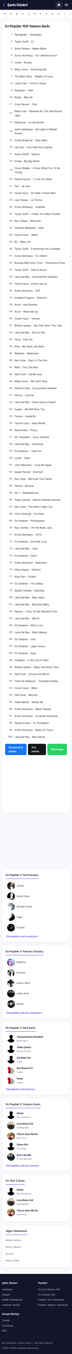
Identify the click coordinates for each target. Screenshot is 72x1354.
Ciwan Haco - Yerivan (27, 318)
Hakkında (7, 1289)
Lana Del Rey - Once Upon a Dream (35, 402)
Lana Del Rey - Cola (26, 548)
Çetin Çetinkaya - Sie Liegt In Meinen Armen (36, 131)
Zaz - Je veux (23, 186)
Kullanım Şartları (11, 1305)
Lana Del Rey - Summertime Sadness (36, 276)
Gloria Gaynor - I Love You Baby (33, 179)
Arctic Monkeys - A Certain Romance (36, 716)
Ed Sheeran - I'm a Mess (29, 583)
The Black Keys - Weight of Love (34, 76)
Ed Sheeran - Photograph (30, 520)
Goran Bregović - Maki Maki (31, 140)
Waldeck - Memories (27, 353)
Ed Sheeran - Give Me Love (31, 541)
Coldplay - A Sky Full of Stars (32, 660)
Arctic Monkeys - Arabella (30, 206)
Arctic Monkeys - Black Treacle (33, 709)
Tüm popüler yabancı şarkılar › (23, 1165)
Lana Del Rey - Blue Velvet (30, 736)
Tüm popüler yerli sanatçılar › (22, 936)
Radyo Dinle (12, 1260)
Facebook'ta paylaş (16, 749)
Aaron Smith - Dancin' (27, 154)
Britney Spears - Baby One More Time (37, 667)
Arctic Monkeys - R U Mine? (31, 255)
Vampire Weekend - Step (29, 227)
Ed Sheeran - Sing (25, 653)
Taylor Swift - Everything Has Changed (37, 248)
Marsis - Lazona (24, 395)
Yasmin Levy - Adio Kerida (30, 423)
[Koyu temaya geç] (59, 5)
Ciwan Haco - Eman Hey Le (31, 283)
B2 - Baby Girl (23, 241)
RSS (4, 1330)
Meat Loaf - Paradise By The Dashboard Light (38, 113)
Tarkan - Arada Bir (25, 416)
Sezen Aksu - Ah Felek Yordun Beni (35, 193)
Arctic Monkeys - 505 (27, 290)
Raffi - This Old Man (26, 367)
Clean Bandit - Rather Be (29, 702)
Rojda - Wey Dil (23, 97)
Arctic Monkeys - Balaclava (30, 562)
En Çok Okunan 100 (49, 1289)
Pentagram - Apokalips (28, 34)
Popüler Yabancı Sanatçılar (53, 1305)
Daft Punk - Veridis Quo (28, 374)
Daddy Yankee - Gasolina (29, 590)
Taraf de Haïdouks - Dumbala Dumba (36, 681)
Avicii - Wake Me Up (26, 311)
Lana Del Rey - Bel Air (27, 618)
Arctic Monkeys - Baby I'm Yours (34, 729)
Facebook (7, 1325)
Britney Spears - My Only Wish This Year (38, 325)
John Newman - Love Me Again (33, 464)
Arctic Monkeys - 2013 (28, 534)
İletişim (6, 1294)
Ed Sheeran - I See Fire (28, 451)
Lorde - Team (22, 457)
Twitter (6, 1320)
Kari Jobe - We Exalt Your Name (33, 478)
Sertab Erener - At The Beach (32, 722)
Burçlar (10, 1253)
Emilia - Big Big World (27, 161)
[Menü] (66, 4)
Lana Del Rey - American (29, 444)
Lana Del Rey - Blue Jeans (30, 597)
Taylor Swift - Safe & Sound (31, 269)
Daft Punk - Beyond (26, 694)
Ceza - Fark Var (24, 339)
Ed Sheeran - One (25, 639)
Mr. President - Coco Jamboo (32, 437)
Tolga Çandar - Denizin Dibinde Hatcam (37, 499)
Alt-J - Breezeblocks (27, 492)
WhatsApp (57, 749)
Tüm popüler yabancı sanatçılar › (24, 1012)
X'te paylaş (35, 749)
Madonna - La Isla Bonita (29, 122)
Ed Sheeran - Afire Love (28, 625)
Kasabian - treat (24, 90)
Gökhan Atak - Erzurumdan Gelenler (36, 388)
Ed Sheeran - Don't (26, 555)
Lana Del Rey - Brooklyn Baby (32, 604)
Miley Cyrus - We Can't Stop (31, 381)
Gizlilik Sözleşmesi (12, 1299)
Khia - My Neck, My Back (29, 346)
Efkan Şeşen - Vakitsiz (28, 569)
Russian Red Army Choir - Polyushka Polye (40, 262)
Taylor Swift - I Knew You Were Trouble (37, 213)
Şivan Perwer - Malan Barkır (31, 48)
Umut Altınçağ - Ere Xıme (29, 513)
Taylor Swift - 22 (24, 41)
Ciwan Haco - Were (26, 687)
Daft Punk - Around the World (32, 674)
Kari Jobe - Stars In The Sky (31, 360)
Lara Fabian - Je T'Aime (28, 199)
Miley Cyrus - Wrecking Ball (30, 69)
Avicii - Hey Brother (26, 304)
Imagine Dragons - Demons (31, 297)
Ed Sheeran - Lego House (30, 646)
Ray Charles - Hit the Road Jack (33, 527)
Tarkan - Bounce (24, 485)
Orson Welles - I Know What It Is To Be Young (37, 170)
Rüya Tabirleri (13, 1247)
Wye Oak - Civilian (25, 576)
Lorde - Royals (23, 62)
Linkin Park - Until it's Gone (30, 83)
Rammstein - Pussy (26, 430)
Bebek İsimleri (13, 1240)
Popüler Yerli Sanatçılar (51, 1299)
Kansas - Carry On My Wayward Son (36, 611)
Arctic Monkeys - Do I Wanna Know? (36, 55)
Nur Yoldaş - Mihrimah (28, 220)
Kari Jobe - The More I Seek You (34, 506)
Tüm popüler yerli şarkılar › (21, 1089)
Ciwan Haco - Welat (26, 234)
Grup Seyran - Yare (26, 104)
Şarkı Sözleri (17, 5)
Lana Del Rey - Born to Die (30, 332)
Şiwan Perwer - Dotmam (29, 471)
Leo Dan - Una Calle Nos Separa (33, 147)
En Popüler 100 (46, 1294)
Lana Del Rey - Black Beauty (31, 632)
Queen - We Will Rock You (30, 409)
